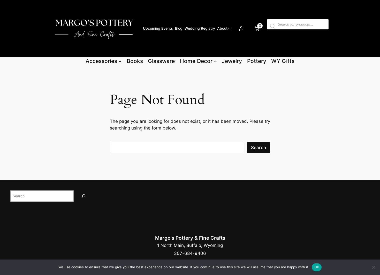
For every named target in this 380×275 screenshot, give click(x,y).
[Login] (240, 28)
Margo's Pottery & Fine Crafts (190, 238)
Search (258, 147)
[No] (373, 267)
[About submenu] (229, 28)
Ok (316, 267)
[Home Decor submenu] (215, 61)
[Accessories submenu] (119, 61)
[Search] (83, 195)
